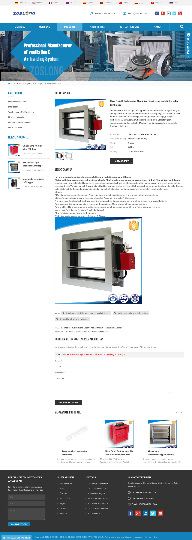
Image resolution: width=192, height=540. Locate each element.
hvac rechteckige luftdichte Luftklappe (32, 164)
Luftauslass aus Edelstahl (98, 508)
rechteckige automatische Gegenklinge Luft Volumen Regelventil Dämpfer (92, 328)
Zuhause (20, 26)
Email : (58, 361)
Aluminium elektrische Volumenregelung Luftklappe (87, 313)
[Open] (188, 44)
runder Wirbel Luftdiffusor (99, 503)
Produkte (69, 26)
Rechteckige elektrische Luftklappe (73, 319)
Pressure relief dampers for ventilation (74, 453)
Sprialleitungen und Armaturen (21, 112)
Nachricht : (60, 372)
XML (155, 537)
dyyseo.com (136, 537)
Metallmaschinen (15, 127)
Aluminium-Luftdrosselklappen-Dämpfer (161, 453)
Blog (62, 488)
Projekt (158, 26)
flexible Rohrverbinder (97, 488)
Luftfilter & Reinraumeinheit (20, 122)
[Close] (188, 59)
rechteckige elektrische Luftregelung (132, 313)
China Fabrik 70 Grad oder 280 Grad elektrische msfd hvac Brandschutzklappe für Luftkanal (33, 147)
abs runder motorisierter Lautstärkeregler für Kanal (87, 331)
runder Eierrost (94, 513)
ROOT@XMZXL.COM (137, 13)
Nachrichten (97, 26)
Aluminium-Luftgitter (96, 493)
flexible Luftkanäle (16, 117)
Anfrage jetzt (122, 161)
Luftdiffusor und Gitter (17, 101)
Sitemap (148, 537)
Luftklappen (25, 83)
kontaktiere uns (129, 26)
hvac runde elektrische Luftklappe (33, 181)
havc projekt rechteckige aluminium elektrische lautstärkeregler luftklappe (94, 354)
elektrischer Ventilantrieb (98, 498)
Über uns (44, 26)
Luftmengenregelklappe (98, 483)
